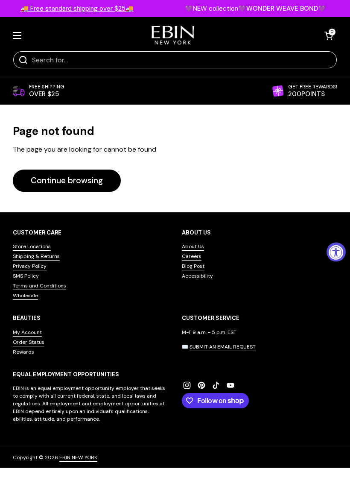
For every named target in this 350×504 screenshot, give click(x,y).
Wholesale (25, 295)
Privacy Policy (30, 266)
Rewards (23, 352)
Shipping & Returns (36, 256)
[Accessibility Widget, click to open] (336, 252)
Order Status (28, 342)
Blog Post (193, 266)
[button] (328, 35)
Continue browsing (67, 180)
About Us (193, 246)
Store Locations (32, 246)
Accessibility (197, 276)
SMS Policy (26, 276)
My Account (27, 332)
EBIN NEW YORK (78, 457)
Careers (191, 256)
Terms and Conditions (39, 285)
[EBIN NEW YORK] (173, 35)
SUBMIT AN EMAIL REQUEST (223, 346)
